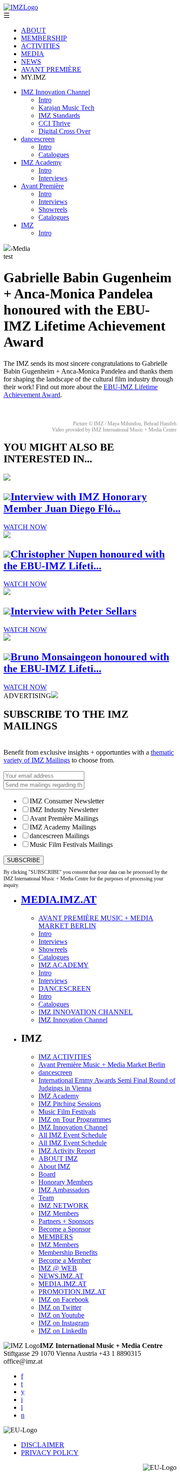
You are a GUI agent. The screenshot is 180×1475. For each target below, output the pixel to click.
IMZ (27, 225)
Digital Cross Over (64, 131)
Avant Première (42, 186)
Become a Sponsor (64, 1229)
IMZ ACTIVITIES (64, 1056)
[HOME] (6, 248)
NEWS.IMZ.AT (60, 1276)
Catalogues (53, 154)
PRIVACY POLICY (50, 1452)
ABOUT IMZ (58, 1158)
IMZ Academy (41, 162)
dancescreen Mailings (59, 836)
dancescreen (38, 139)
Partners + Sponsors (65, 1221)
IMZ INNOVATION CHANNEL (85, 1012)
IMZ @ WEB (57, 1268)
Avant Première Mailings (64, 818)
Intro (45, 100)
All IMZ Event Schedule (72, 1135)
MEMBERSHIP (44, 38)
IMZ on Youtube (61, 1315)
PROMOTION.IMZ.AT (72, 1291)
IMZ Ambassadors (64, 1190)
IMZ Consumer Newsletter (67, 801)
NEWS (31, 61)
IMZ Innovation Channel (55, 92)
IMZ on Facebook (63, 1299)
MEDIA (32, 53)
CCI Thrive (54, 123)
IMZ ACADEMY (63, 965)
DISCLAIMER (42, 1444)
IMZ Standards (59, 115)
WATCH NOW (25, 527)
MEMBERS (55, 1237)
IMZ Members (58, 1213)
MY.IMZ (33, 77)
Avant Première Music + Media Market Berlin (101, 1064)
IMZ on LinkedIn (62, 1331)
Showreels (52, 209)
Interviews (52, 178)
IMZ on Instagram (63, 1323)
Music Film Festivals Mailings (71, 844)
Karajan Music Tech (66, 107)
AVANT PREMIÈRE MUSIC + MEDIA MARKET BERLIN (95, 922)
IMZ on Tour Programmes (74, 1119)
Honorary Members (65, 1182)
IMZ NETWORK (63, 1205)
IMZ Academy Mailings (63, 827)
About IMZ (54, 1166)
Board (46, 1174)
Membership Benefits (67, 1252)
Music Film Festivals (67, 1111)
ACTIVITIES (40, 46)
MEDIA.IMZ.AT (59, 899)
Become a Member (64, 1260)
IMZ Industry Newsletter (64, 809)
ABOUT (33, 30)
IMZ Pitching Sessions (69, 1103)
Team (46, 1197)
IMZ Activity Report (66, 1150)
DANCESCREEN (64, 988)
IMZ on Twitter (59, 1307)
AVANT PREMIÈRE (51, 69)
